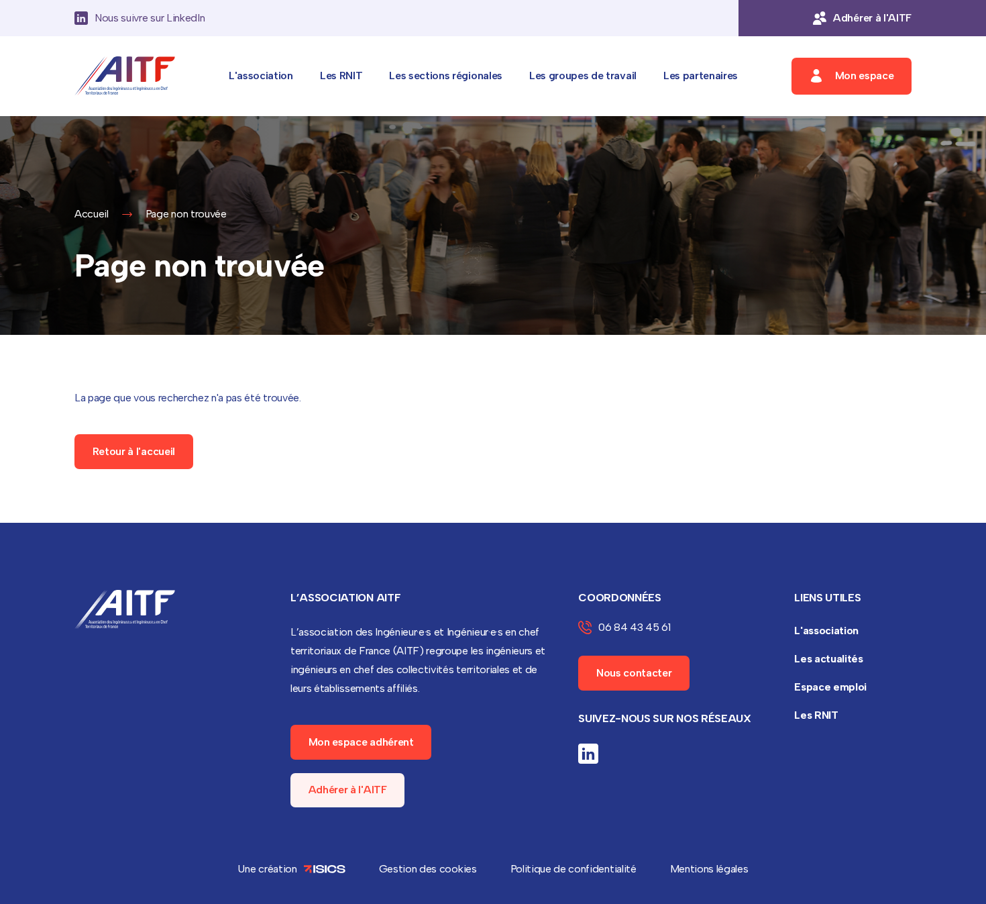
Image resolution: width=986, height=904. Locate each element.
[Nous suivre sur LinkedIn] (588, 754)
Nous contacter (634, 672)
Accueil (91, 213)
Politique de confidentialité (573, 868)
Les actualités (828, 658)
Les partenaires (700, 75)
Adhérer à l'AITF (348, 789)
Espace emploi (830, 687)
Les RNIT (341, 75)
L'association (261, 75)
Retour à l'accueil (134, 451)
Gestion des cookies (428, 868)
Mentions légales (709, 868)
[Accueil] (124, 76)
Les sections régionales (445, 75)
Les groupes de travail (583, 75)
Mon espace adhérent (361, 742)
